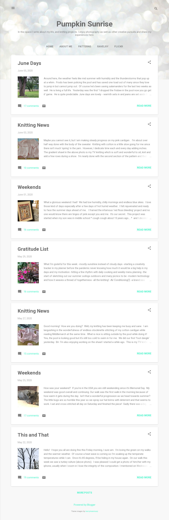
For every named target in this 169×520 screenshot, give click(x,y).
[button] (149, 62)
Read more (144, 105)
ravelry (102, 46)
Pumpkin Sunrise (84, 24)
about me (65, 46)
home (49, 46)
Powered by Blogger (84, 504)
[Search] (156, 9)
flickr (118, 46)
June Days (29, 63)
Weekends (29, 187)
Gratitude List (33, 249)
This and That (33, 435)
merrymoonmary (91, 511)
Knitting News (33, 125)
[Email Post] (44, 107)
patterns (84, 46)
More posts (84, 492)
